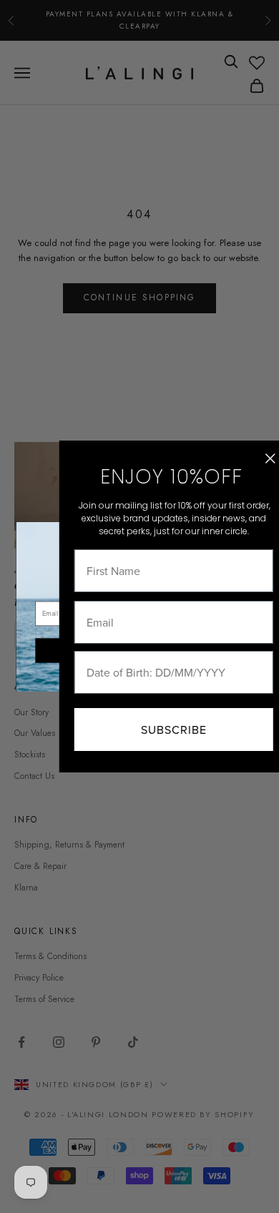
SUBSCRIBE (159, 729)
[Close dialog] (255, 458)
